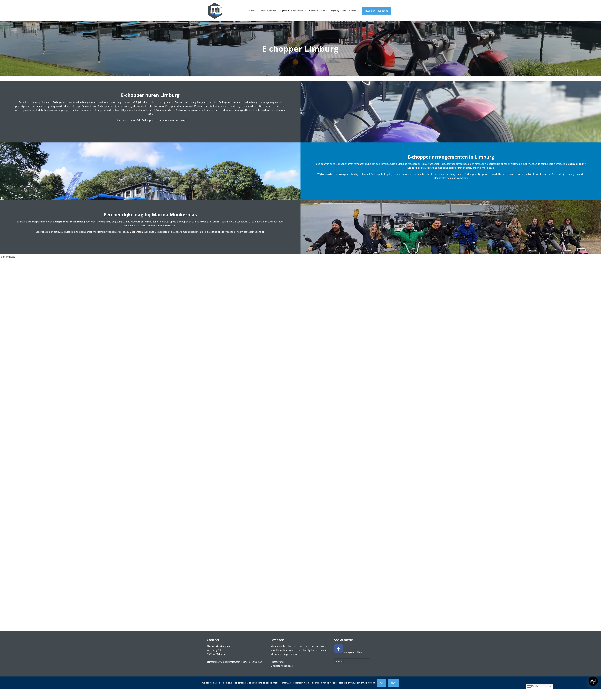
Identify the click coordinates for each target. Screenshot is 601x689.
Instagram (348, 651)
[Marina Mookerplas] (215, 10)
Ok (381, 682)
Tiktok (358, 651)
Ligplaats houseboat (282, 665)
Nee (393, 682)
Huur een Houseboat (376, 10)
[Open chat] (593, 681)
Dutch (534, 686)
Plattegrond (277, 661)
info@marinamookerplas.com (224, 661)
